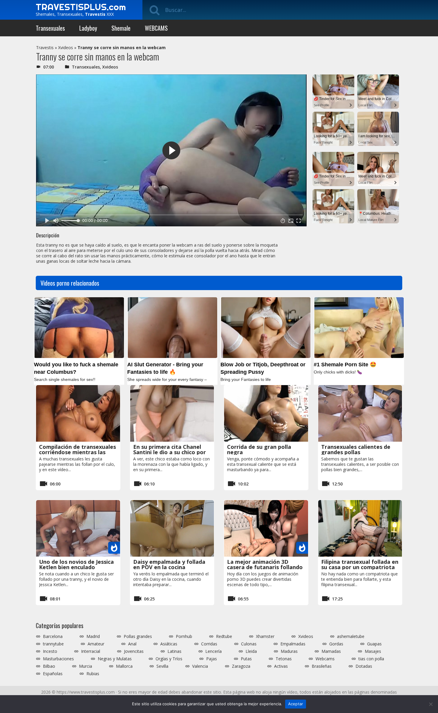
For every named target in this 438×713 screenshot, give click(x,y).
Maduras (289, 651)
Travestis (45, 47)
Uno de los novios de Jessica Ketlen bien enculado (76, 564)
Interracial (90, 651)
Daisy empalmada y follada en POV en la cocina (169, 564)
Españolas (53, 673)
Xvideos (65, 47)
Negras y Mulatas (115, 658)
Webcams (325, 658)
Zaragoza (241, 666)
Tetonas (284, 658)
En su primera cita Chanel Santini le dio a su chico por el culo (169, 452)
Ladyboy (88, 28)
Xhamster (265, 636)
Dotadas (363, 666)
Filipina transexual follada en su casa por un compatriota (359, 564)
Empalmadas (292, 644)
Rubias (92, 673)
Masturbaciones (58, 658)
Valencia (200, 666)
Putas (246, 658)
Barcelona (53, 636)
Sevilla (162, 666)
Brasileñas (322, 666)
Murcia (85, 666)
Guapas (374, 644)
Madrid (93, 636)
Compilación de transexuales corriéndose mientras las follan (77, 452)
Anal (132, 644)
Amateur (96, 644)
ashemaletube (350, 636)
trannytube (53, 644)
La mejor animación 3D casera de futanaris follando (265, 564)
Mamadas (331, 651)
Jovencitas (134, 651)
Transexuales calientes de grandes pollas (355, 449)
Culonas (249, 644)
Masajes (373, 651)
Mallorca (124, 666)
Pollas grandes (138, 636)
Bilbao (49, 666)
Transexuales (50, 28)
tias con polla (371, 658)
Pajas (211, 658)
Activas (281, 666)
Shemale (121, 28)
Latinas (174, 651)
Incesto (50, 651)
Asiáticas (168, 644)
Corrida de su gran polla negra (259, 449)
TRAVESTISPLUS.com (81, 6)
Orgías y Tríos (169, 658)
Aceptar (295, 703)
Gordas (336, 644)
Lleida (251, 651)
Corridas (209, 644)
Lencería (213, 651)
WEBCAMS (156, 28)
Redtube (224, 636)
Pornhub (184, 636)
